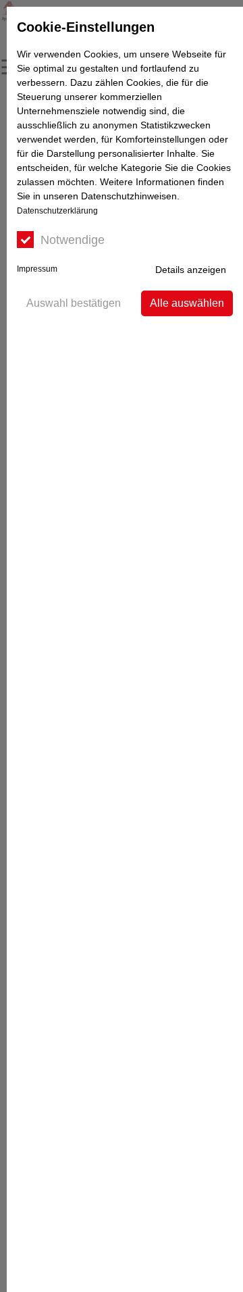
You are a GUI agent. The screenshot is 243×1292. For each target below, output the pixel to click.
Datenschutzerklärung (57, 211)
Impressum (37, 269)
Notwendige (72, 240)
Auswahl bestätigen (73, 303)
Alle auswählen (187, 303)
